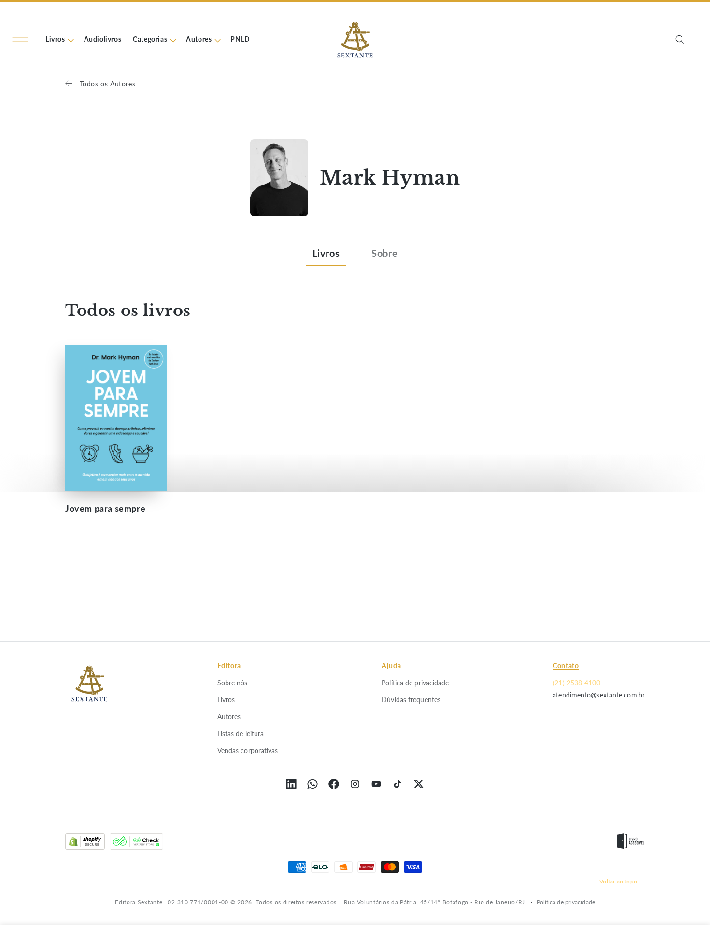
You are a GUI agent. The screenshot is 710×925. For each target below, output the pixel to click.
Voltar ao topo (618, 881)
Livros (326, 253)
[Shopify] (85, 843)
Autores (229, 716)
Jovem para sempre (105, 508)
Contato (566, 665)
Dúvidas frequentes (411, 699)
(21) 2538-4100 (576, 682)
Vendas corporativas (247, 750)
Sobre (384, 253)
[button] (20, 39)
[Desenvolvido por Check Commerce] (136, 843)
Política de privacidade (415, 682)
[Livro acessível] (630, 843)
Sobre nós (232, 682)
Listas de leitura (240, 733)
